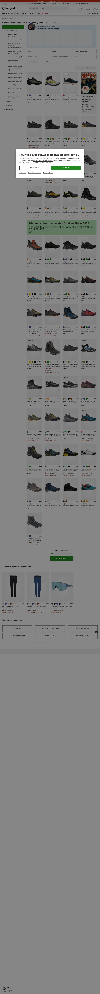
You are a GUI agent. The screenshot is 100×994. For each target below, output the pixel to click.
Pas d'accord (34, 168)
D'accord (65, 168)
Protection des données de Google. (43, 162)
